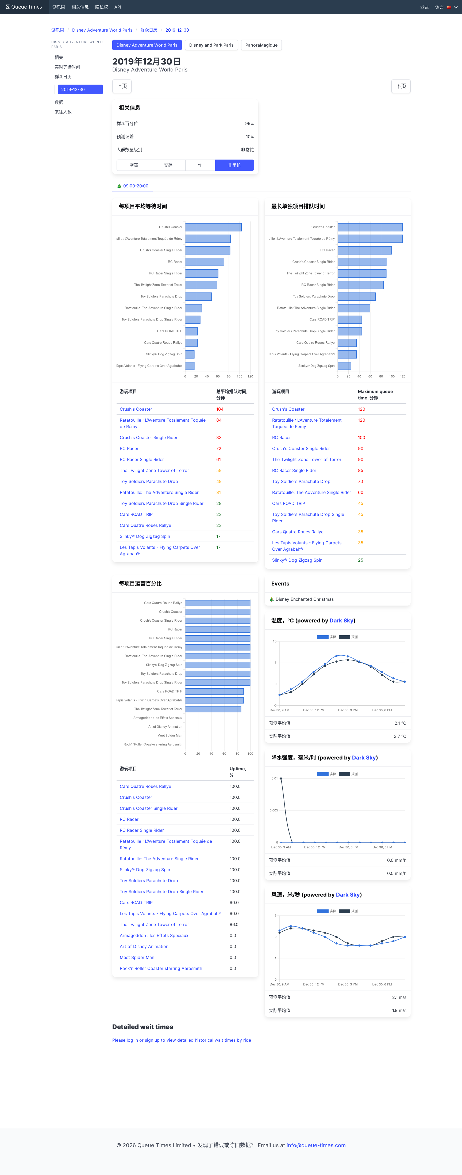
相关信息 (80, 7)
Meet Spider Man (137, 957)
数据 (59, 102)
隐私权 (101, 7)
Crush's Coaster (136, 409)
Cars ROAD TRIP (136, 514)
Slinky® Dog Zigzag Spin (145, 536)
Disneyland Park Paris (211, 45)
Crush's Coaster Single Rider (149, 437)
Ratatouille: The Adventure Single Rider (159, 492)
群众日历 (63, 76)
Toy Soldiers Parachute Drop (149, 481)
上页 (122, 86)
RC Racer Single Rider (142, 459)
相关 (59, 57)
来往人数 (63, 112)
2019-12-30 (73, 89)
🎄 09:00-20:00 (132, 185)
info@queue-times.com (316, 1145)
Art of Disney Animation (144, 946)
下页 (401, 86)
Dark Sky (341, 620)
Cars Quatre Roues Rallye (145, 525)
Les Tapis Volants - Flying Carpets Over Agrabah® (170, 913)
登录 (424, 7)
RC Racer (129, 448)
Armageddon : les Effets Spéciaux (154, 935)
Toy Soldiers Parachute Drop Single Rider (161, 503)
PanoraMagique (261, 45)
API (117, 7)
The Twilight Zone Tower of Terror (154, 470)
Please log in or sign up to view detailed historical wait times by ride (181, 1040)
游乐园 (58, 7)
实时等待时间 (67, 67)
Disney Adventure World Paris (147, 45)
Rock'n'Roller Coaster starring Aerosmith (161, 968)
